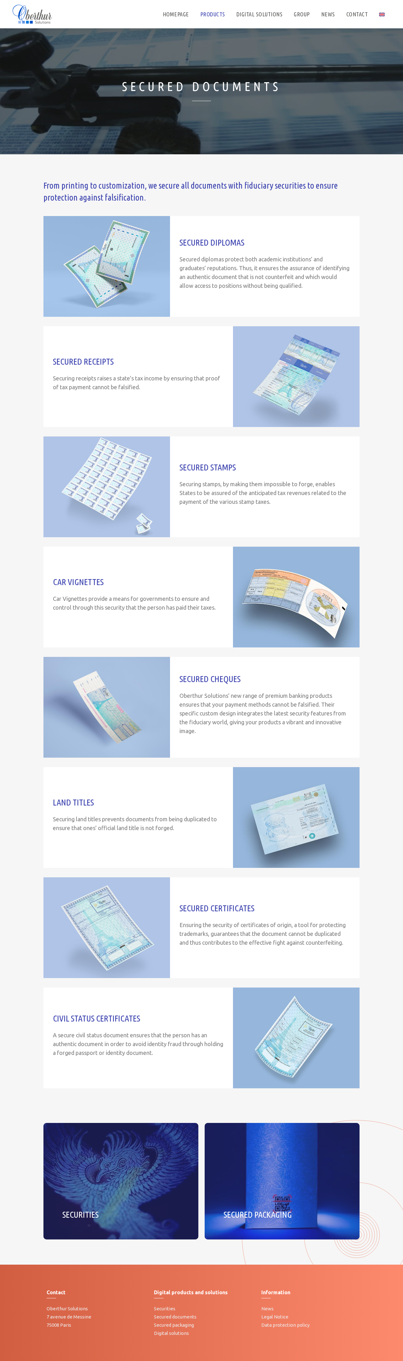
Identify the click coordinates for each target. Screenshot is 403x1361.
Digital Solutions (259, 14)
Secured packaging (174, 1325)
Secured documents (175, 1316)
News (328, 14)
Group (302, 14)
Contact (357, 14)
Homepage (176, 14)
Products (212, 14)
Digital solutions (171, 1333)
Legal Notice (274, 1316)
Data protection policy (285, 1325)
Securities (164, 1308)
